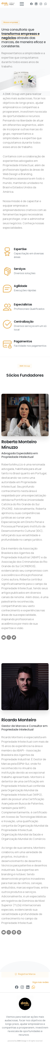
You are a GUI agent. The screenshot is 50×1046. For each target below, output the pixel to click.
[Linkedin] (14, 932)
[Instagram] (40, 4)
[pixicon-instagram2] (22, 987)
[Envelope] (3, 637)
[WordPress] (19, 932)
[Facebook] (31, 4)
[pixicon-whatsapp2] (33, 987)
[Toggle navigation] (22, 4)
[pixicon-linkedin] (28, 987)
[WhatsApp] (45, 4)
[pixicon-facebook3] (16, 987)
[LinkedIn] (36, 4)
